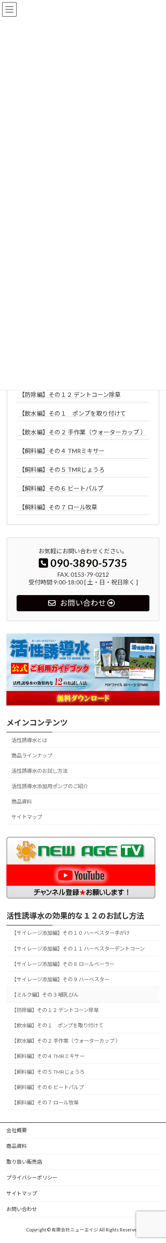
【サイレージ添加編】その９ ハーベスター (60, 979)
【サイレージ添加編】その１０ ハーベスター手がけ (70, 933)
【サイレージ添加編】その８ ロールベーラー (62, 964)
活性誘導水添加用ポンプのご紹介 (49, 786)
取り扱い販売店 (24, 1162)
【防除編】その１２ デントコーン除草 (70, 394)
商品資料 (21, 801)
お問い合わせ (21, 1209)
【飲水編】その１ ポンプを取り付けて (72, 413)
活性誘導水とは (29, 740)
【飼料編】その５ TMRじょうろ (62, 469)
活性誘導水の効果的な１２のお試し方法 (75, 915)
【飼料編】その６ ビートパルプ (61, 488)
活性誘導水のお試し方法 (39, 771)
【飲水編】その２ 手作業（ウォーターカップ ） (82, 432)
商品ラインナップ (31, 755)
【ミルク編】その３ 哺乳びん (45, 995)
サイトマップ (26, 817)
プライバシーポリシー (31, 1177)
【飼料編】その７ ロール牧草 (58, 507)
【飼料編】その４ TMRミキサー (62, 450)
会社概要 (16, 1130)
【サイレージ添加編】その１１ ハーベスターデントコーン (78, 948)
